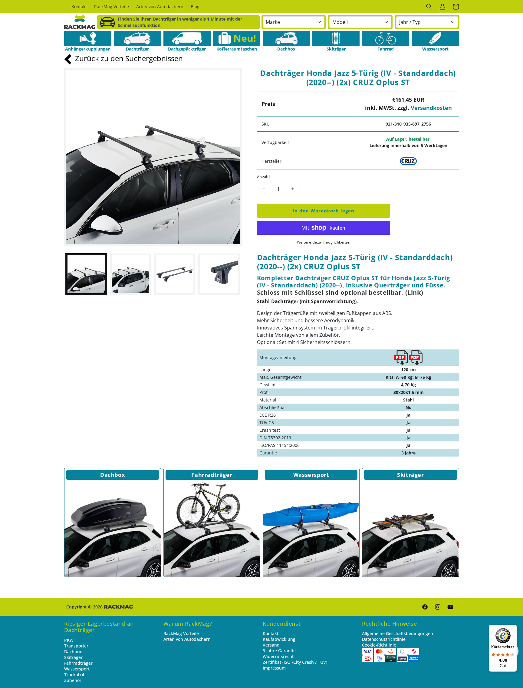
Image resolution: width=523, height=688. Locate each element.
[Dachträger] (137, 38)
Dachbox (112, 474)
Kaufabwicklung (279, 639)
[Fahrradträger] (212, 529)
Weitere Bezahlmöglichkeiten (323, 242)
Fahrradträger (211, 474)
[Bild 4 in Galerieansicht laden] (218, 274)
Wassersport (311, 474)
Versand (271, 645)
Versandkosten (431, 107)
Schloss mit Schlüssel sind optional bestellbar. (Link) (340, 292)
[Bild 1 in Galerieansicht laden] (86, 274)
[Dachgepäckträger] (187, 38)
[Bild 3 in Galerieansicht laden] (174, 274)
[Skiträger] (336, 38)
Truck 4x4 (74, 674)
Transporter (76, 646)
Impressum (274, 668)
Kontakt (270, 633)
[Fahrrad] (385, 38)
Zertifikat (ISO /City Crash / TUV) (295, 662)
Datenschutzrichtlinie (384, 639)
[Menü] (513, 628)
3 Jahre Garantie (279, 651)
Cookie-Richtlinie (379, 645)
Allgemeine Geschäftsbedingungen (397, 633)
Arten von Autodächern (187, 639)
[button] (429, 6)
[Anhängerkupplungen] (87, 38)
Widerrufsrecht (278, 656)
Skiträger (410, 474)
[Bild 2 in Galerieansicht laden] (130, 274)
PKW (69, 640)
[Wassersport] (435, 38)
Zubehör (72, 680)
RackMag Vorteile (181, 633)
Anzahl (263, 176)
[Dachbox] (286, 38)
